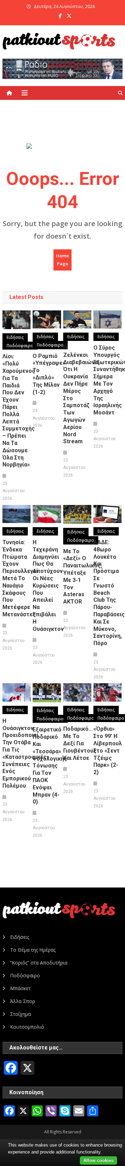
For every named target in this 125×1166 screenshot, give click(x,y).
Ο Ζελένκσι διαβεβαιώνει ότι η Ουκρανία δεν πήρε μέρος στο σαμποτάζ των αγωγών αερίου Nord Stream (77, 394)
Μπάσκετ (20, 988)
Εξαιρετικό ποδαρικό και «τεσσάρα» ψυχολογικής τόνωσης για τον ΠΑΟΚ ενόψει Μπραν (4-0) (47, 765)
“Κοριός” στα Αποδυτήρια (38, 962)
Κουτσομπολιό (27, 1026)
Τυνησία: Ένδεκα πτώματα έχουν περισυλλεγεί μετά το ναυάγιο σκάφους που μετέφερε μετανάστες (16, 578)
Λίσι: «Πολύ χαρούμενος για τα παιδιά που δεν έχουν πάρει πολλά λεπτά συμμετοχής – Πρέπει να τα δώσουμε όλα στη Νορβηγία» (16, 410)
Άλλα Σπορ (22, 1001)
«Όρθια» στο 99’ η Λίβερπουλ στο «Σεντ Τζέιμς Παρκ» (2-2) (107, 750)
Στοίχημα (20, 1014)
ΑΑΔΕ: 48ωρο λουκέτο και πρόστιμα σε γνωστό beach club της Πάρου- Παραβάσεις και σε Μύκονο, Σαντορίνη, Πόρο (107, 592)
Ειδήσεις (15, 337)
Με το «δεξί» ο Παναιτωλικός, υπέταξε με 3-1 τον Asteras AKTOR (77, 576)
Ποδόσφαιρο (20, 346)
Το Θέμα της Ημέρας (33, 949)
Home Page (62, 259)
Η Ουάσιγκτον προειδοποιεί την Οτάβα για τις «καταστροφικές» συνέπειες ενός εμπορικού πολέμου (16, 753)
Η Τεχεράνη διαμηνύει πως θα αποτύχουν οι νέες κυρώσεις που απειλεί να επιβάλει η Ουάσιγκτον (47, 585)
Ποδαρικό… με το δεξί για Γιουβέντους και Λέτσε (77, 743)
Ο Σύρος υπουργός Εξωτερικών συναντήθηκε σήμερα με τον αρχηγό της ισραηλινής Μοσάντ (107, 380)
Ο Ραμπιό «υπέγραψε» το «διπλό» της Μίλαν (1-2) (47, 374)
